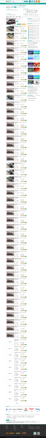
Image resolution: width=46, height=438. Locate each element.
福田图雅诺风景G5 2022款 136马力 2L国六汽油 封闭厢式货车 (20, 245)
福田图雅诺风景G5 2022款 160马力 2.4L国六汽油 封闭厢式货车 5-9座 (20, 313)
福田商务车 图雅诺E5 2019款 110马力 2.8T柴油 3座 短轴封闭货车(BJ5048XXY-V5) (34, 34)
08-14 (38, 43)
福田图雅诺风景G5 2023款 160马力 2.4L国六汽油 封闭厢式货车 (20, 156)
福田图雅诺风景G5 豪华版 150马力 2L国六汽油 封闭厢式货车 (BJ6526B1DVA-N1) (20, 33)
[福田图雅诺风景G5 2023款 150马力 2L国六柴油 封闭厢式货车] (10, 117)
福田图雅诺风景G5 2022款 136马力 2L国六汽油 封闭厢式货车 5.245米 (20, 252)
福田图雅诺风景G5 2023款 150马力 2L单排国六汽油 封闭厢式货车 (20, 197)
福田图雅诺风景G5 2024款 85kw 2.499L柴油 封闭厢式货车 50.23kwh (20, 48)
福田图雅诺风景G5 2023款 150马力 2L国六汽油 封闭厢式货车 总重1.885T (20, 224)
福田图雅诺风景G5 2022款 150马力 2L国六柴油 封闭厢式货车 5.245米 (20, 333)
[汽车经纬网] (24, 433)
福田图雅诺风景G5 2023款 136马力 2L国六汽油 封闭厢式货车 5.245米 (20, 129)
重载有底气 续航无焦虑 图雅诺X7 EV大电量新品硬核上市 (33, 47)
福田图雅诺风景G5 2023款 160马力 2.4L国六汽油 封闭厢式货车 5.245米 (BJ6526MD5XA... (20, 170)
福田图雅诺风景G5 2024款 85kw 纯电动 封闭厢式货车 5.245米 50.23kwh (20, 102)
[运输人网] (8, 1)
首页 (6, 5)
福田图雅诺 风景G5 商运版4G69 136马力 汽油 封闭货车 (20, 390)
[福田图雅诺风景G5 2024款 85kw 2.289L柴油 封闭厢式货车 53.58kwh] (10, 56)
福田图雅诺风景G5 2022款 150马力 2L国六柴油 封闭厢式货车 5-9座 (20, 340)
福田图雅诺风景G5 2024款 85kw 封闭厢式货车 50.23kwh (19, 41)
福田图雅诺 (13, 5)
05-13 (38, 87)
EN (12, 1)
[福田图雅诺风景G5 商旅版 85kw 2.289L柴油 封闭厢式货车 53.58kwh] (10, 63)
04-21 (38, 90)
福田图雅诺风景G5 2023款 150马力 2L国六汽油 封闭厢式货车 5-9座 (20, 231)
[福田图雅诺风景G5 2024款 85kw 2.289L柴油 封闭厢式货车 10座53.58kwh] (10, 77)
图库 (21, 45)
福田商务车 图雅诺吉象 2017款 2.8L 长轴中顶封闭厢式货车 (34, 25)
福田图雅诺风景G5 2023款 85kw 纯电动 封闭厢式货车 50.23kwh (20, 191)
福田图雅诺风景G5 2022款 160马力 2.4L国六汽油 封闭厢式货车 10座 (20, 299)
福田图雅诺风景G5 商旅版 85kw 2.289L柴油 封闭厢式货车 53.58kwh (20, 61)
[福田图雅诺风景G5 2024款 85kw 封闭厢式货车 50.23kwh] (10, 43)
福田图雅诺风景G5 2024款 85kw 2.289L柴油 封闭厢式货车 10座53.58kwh (20, 75)
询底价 (23, 45)
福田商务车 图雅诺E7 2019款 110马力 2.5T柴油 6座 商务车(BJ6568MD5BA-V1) (34, 28)
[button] (6, 410)
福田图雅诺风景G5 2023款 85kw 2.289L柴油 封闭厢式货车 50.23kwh (20, 184)
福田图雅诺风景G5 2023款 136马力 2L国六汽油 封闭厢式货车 (20, 122)
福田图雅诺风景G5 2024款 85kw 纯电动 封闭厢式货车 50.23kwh (20, 88)
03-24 (38, 93)
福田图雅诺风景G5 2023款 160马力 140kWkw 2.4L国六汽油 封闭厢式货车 (20, 150)
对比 (25, 45)
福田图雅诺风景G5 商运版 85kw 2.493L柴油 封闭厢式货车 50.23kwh (20, 82)
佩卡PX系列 (14, 422)
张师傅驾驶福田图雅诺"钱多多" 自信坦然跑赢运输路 (33, 90)
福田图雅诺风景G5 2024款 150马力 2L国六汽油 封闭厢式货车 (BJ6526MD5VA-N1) (20, 177)
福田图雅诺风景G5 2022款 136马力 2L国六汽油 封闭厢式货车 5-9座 (20, 272)
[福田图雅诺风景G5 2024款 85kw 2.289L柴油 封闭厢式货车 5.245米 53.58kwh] (10, 70)
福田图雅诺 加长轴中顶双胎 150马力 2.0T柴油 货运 (34, 37)
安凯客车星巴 (17, 422)
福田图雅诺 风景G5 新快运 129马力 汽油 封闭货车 (20, 346)
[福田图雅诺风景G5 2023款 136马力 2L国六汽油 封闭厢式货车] (10, 124)
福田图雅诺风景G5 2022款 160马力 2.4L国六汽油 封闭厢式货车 (20, 286)
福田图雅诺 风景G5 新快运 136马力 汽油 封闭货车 (20, 396)
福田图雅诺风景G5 (17, 5)
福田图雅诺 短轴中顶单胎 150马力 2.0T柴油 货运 (34, 31)
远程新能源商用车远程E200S (9, 422)
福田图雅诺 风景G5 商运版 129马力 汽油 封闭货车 (20, 371)
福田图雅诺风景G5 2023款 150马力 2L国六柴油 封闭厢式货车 (20, 116)
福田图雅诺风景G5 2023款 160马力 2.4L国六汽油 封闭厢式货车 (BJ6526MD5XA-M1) (20, 163)
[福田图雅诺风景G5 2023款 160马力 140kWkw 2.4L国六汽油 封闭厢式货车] (10, 151)
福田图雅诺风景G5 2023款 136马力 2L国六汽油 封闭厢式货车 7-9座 (20, 143)
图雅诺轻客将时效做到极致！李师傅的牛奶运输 (33, 93)
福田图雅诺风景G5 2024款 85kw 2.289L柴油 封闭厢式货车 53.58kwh (20, 55)
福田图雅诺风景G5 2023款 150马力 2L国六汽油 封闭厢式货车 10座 (20, 238)
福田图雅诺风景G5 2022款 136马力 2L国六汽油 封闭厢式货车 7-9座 (20, 265)
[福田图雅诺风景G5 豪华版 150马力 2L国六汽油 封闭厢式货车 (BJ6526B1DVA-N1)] (10, 36)
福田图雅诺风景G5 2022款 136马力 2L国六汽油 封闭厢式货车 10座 (20, 279)
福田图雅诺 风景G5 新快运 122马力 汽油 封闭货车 (20, 377)
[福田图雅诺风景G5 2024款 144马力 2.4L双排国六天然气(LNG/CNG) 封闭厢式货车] (10, 110)
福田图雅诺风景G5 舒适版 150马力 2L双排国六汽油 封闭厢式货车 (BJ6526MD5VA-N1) (20, 26)
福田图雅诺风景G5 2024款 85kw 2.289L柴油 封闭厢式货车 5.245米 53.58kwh (20, 68)
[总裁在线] (18, 433)
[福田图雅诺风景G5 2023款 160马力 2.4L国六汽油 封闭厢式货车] (10, 158)
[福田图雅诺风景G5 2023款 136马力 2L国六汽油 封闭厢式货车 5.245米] (10, 131)
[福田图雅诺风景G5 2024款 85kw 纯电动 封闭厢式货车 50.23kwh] (10, 90)
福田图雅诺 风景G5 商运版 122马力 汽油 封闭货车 (20, 383)
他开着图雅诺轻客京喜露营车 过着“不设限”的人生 (33, 87)
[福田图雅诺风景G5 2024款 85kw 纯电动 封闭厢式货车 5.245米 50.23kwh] (10, 104)
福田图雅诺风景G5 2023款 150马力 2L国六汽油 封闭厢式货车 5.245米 (20, 211)
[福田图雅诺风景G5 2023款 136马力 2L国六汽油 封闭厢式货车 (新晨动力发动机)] (10, 138)
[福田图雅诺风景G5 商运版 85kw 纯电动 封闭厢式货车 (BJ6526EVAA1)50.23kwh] (10, 97)
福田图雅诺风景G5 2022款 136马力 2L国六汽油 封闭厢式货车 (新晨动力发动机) (20, 258)
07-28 (38, 47)
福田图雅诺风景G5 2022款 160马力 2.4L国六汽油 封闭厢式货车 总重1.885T (20, 319)
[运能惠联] (10, 433)
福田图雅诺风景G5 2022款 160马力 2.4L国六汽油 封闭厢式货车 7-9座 (20, 306)
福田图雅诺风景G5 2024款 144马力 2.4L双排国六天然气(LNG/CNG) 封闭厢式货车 (20, 109)
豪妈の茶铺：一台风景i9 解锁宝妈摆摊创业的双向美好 (33, 43)
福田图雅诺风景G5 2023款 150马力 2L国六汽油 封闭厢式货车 (20, 204)
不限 (17, 21)
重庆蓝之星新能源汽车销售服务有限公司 (32, 98)
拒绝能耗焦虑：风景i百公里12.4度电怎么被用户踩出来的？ (33, 46)
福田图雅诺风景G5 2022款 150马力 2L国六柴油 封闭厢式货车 (20, 326)
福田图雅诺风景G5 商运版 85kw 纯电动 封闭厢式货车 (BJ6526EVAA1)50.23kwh (20, 95)
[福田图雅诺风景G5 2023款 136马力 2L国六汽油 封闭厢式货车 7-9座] (10, 144)
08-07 (38, 46)
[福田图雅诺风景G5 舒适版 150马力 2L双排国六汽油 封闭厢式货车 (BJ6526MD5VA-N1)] (10, 29)
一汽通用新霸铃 (21, 422)
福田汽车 (11, 5)
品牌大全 (8, 5)
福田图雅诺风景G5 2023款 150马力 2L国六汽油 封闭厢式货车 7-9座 (20, 218)
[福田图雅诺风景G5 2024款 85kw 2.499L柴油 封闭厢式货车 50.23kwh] (10, 49)
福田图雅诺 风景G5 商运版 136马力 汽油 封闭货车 (20, 352)
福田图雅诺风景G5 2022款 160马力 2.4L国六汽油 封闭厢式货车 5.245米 (20, 292)
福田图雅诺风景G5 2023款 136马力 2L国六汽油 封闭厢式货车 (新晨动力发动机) (20, 136)
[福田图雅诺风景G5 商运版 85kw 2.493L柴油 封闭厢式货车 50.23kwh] (10, 83)
